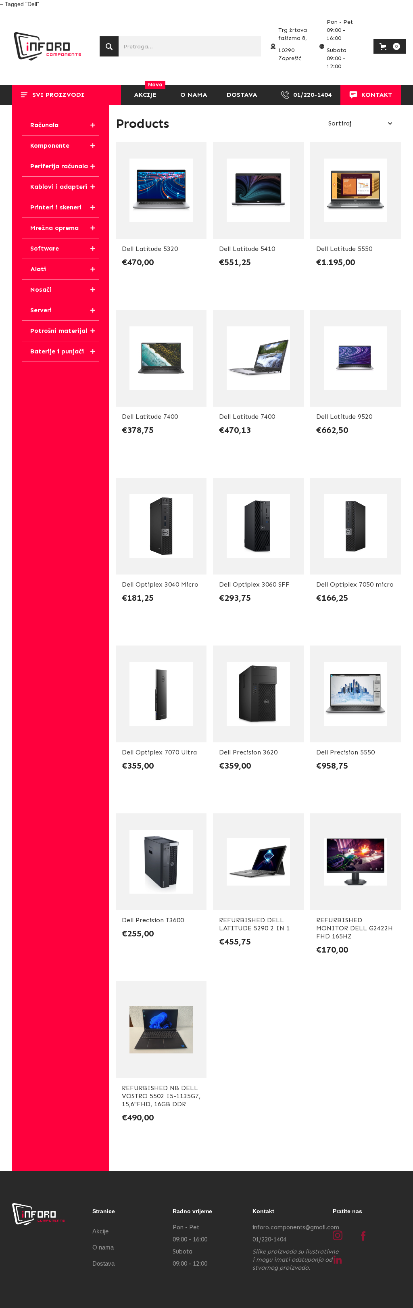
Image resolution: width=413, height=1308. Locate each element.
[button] (66, 95)
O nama (103, 1247)
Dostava (103, 1263)
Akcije (100, 1231)
